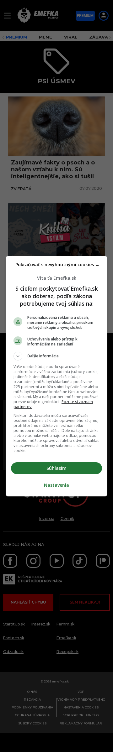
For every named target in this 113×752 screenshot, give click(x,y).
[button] (56, 356)
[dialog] (56, 376)
